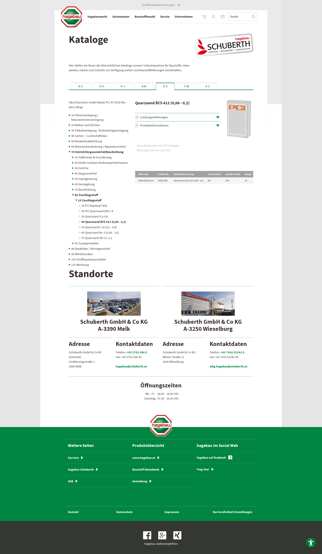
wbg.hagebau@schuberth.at (228, 366)
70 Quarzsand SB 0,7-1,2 (96, 238)
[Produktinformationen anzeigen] (194, 153)
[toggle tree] (99, 115)
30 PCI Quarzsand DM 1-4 (97, 211)
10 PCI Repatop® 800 (94, 206)
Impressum (172, 512)
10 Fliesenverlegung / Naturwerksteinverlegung (87, 117)
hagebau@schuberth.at (131, 366)
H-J (123, 86)
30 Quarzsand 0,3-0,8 (94, 216)
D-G (101, 86)
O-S (165, 86)
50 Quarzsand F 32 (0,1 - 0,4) (99, 227)
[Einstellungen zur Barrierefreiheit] (311, 543)
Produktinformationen (154, 125)
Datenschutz (124, 512)
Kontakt (73, 512)
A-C (80, 86)
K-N (144, 86)
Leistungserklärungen (154, 117)
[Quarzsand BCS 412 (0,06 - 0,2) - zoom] (239, 119)
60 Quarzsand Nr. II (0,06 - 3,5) (100, 232)
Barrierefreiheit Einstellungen (232, 512)
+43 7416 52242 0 (232, 352)
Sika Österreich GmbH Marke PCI (97, 104)
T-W (186, 86)
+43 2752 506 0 (137, 352)
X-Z (207, 86)
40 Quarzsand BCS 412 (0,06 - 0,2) (103, 222)
